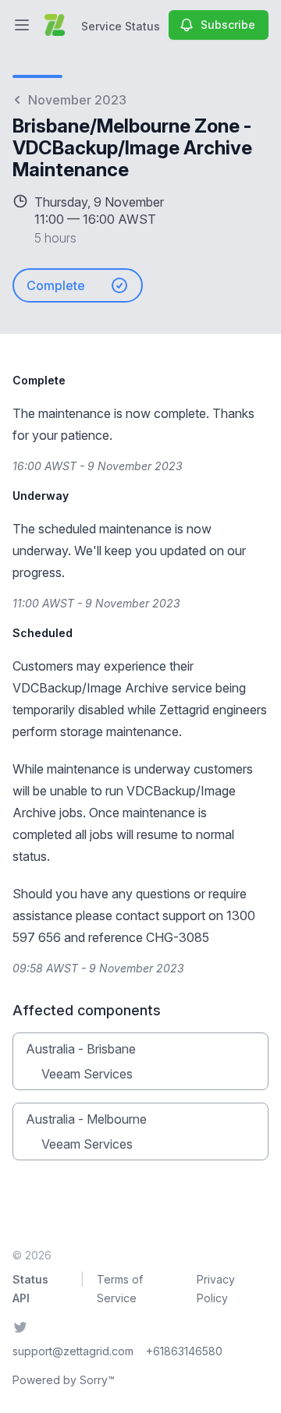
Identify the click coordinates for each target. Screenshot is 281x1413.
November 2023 (77, 100)
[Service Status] (55, 25)
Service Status (120, 26)
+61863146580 (184, 1351)
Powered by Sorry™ (63, 1379)
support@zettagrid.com (72, 1351)
